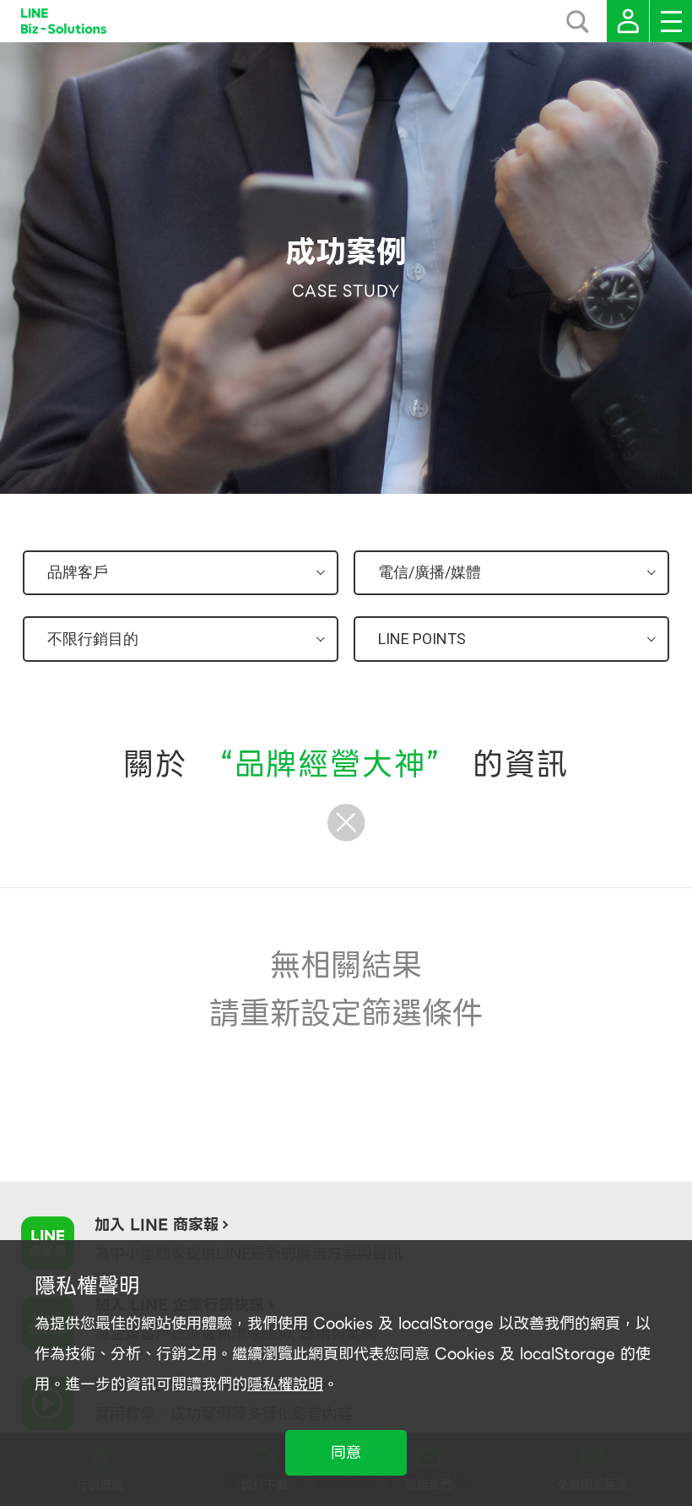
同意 (346, 1452)
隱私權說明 (285, 1384)
